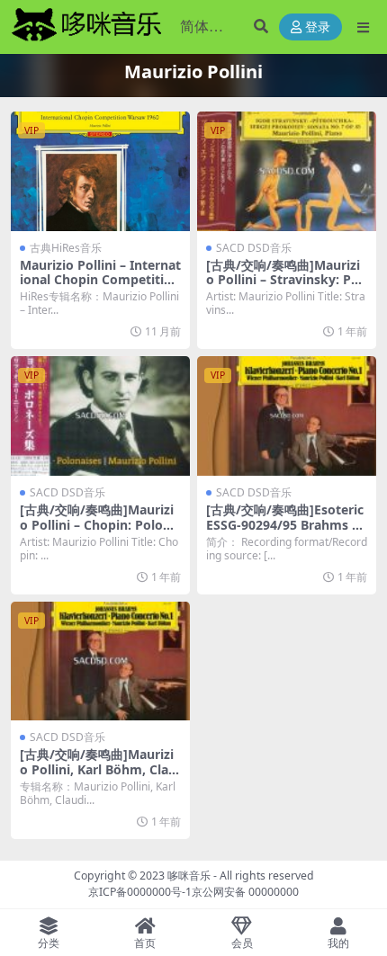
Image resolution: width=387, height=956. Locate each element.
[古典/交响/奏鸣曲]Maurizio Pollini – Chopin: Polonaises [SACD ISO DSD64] (99, 525)
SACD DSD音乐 (254, 247)
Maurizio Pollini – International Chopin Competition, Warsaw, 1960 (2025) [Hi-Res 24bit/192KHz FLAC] (100, 287)
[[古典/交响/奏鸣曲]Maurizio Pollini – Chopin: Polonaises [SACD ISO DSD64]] (100, 416)
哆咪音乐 (189, 875)
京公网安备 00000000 (245, 891)
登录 (317, 27)
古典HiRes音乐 (66, 247)
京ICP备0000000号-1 (140, 891)
